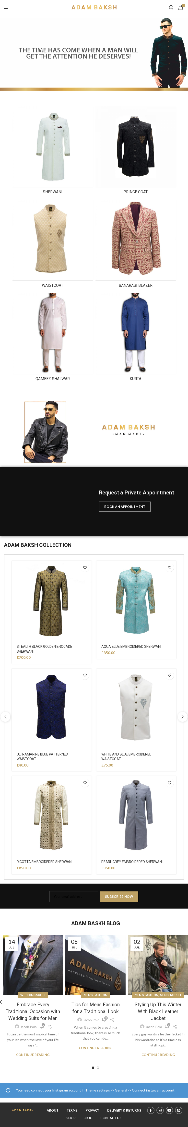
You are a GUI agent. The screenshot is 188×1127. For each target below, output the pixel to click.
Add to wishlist (85, 567)
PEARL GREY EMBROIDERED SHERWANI (132, 862)
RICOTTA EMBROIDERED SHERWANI (44, 862)
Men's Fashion (95, 995)
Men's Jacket (171, 995)
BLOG (87, 1118)
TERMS (72, 1110)
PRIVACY (92, 1110)
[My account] (171, 7)
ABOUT (53, 1110)
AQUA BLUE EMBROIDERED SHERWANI (131, 646)
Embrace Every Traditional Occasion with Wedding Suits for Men (33, 1011)
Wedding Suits (32, 995)
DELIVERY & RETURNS (124, 1110)
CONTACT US (110, 1118)
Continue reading (33, 1054)
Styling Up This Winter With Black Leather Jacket (158, 1011)
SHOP (70, 1118)
